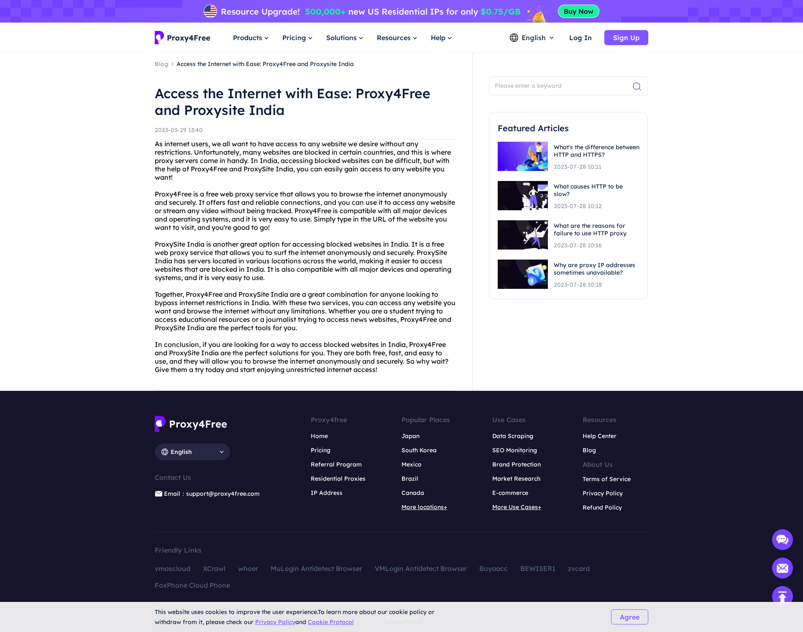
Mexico (412, 464)
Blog (589, 450)
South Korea (419, 450)
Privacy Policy (275, 622)
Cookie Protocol (331, 622)
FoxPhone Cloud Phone (192, 585)
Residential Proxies (338, 478)
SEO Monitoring (514, 450)
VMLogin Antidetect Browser (421, 568)
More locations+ (424, 507)
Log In (580, 37)
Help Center (599, 436)
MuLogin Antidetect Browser (316, 568)
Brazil (410, 478)
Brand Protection (516, 464)
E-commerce (510, 493)
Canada (413, 493)
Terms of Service (607, 479)
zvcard (579, 568)
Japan (410, 436)
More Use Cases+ (516, 507)
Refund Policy (602, 507)
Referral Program (336, 464)
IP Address (327, 493)
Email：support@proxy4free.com (212, 493)
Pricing (320, 450)
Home (319, 436)
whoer (248, 568)
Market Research (516, 478)
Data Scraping (512, 436)
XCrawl (214, 568)
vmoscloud (172, 568)
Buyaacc (493, 568)
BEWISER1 (537, 568)
